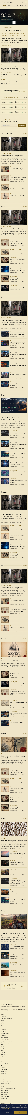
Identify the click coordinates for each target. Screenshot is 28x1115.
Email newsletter (5, 1085)
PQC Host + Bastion (5, 1098)
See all (25, 135)
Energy (21, 5)
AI (25, 5)
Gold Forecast (4, 1039)
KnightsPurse (4, 1096)
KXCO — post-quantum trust (8, 1090)
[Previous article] (2, 17)
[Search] (23, 2)
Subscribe (22, 127)
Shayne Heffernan (4, 44)
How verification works (6, 1065)
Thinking (3, 1046)
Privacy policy (4, 1071)
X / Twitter (5, 1081)
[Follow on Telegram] (26, 2)
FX (13, 5)
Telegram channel (7, 1083)
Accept (20, 1112)
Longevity (3, 1054)
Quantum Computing (6, 1035)
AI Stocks (3, 1033)
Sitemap (3, 1027)
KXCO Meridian (4, 1094)
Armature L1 (4, 1100)
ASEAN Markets (5, 1041)
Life (2, 1058)
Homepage (3, 1018)
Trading (4, 5)
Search (2, 1022)
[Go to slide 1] (12, 22)
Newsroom (3, 1075)
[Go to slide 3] (15, 22)
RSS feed (3, 1025)
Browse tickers (4, 1024)
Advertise (3, 1067)
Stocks (9, 5)
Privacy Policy (8, 1108)
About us (3, 1063)
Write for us (4, 1073)
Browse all (25, 99)
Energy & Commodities (6, 1043)
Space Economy (5, 1044)
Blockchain (3, 1037)
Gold (17, 5)
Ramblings (3, 1056)
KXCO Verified (4, 1092)
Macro (2, 1050)
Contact (3, 1069)
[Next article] (26, 17)
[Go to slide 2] (13, 22)
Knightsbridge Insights (6, 1020)
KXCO (2, 1052)
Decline (7, 1112)
